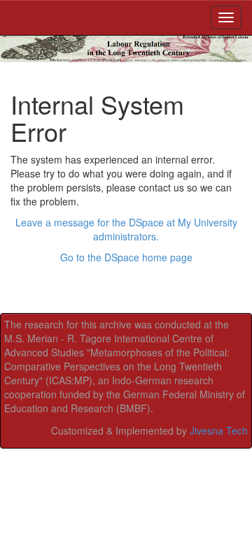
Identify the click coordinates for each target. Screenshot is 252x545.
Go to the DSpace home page (126, 257)
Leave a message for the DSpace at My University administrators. (126, 229)
